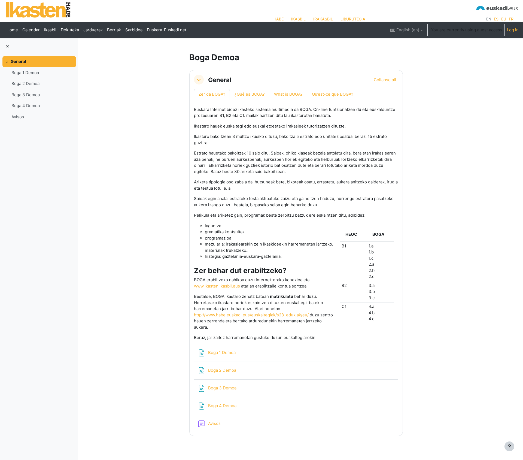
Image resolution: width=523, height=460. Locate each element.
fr (511, 19)
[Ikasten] (38, 9)
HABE (278, 19)
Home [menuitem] (12, 29)
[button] (406, 30)
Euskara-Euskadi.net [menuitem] (166, 29)
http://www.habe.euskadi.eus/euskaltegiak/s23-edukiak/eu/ (251, 314)
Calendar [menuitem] (31, 29)
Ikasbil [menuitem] (50, 29)
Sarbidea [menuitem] (133, 29)
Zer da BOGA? (212, 94)
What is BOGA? (288, 94)
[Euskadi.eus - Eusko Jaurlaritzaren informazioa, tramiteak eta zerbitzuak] (497, 7)
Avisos (17, 116)
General (18, 61)
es (496, 19)
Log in (513, 29)
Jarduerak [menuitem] (93, 29)
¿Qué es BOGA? (250, 94)
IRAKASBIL (323, 19)
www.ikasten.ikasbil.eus (217, 286)
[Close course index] (7, 46)
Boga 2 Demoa (25, 83)
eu (503, 19)
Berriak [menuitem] (114, 29)
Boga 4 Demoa (25, 105)
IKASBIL (298, 19)
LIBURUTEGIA (352, 19)
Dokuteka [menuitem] (70, 29)
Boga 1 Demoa (25, 72)
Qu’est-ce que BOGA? (332, 94)
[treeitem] (39, 89)
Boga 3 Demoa (25, 94)
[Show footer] (509, 446)
